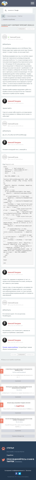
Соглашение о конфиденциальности (15, 470)
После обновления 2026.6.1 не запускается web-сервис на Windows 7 (18, 419)
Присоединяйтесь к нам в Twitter (20, 460)
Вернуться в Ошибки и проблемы (11, 359)
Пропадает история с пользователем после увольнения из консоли (19, 387)
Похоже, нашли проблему (10, 347)
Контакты (28, 470)
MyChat (20, 16)
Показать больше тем (18, 436)
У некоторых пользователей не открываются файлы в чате (19, 370)
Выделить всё (10, 164)
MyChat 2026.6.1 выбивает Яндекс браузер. (18, 402)
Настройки (13, 354)
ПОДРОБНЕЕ (18, 381)
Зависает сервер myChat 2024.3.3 (17, 25)
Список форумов (11, 16)
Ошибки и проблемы (9, 19)
